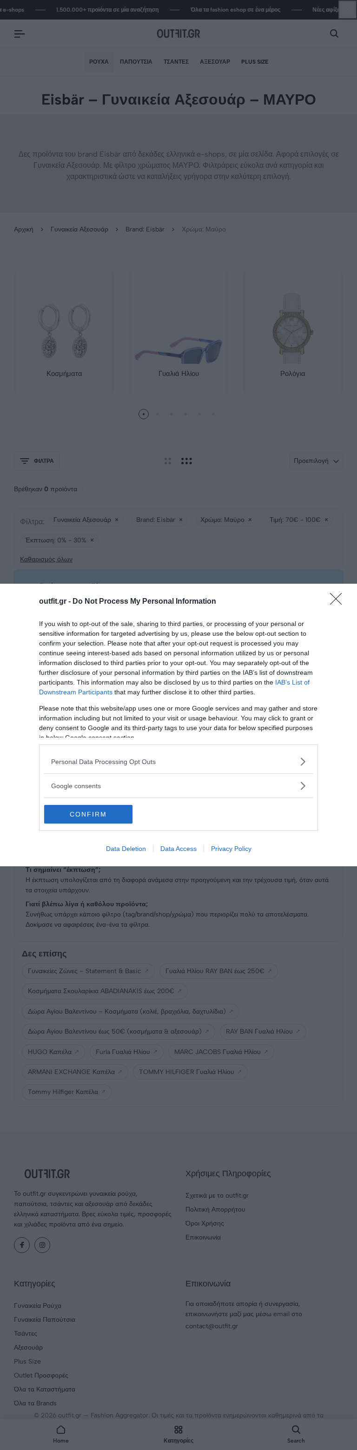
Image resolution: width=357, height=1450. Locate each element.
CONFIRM (88, 814)
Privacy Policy (231, 848)
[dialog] (178, 725)
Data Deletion (126, 848)
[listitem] (178, 761)
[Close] (339, 602)
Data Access (178, 848)
